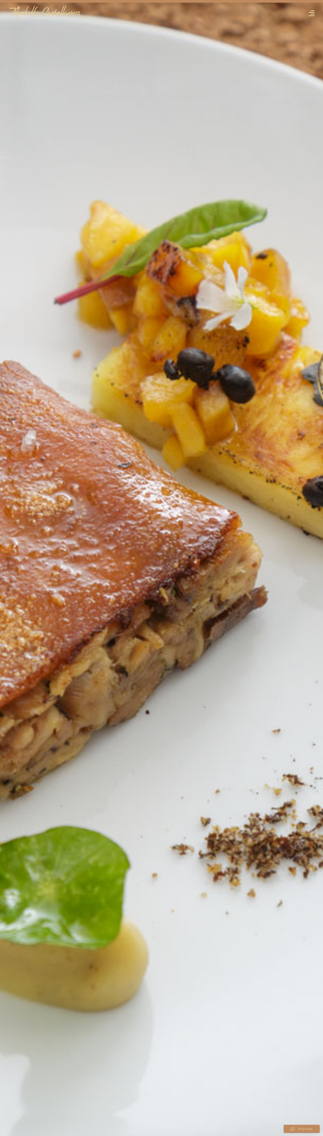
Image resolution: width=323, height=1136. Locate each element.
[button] (311, 13)
